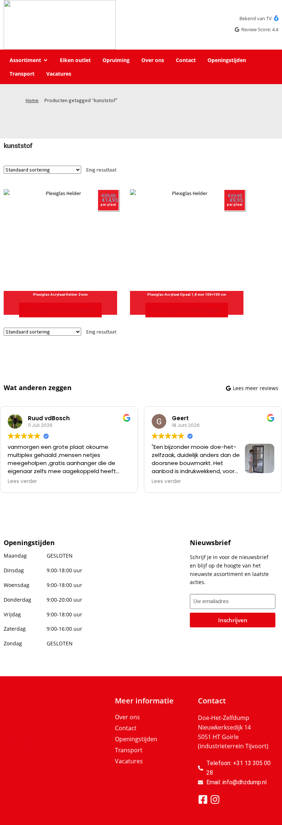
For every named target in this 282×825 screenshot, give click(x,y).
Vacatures (129, 761)
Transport (128, 750)
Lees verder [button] (22, 481)
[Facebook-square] (203, 799)
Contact (126, 728)
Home (32, 100)
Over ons (127, 717)
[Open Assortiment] (45, 60)
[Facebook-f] (14, 742)
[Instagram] (28, 742)
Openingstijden (136, 739)
